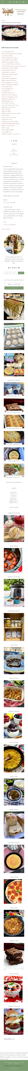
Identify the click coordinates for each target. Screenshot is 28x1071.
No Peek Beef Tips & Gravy (14, 477)
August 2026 (14, 492)
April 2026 (13, 498)
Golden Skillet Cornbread (8, 72)
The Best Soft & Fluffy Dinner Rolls (14, 428)
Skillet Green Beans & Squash (9, 95)
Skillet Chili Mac (6, 109)
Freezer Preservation (14, 154)
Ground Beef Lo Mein (7, 55)
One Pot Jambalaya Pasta (8, 51)
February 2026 (13, 501)
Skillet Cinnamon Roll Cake (9, 80)
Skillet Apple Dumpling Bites (9, 78)
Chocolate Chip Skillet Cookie (9, 97)
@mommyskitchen (19, 1039)
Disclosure (21, 1062)
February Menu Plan (14, 461)
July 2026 (14, 493)
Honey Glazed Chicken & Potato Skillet (12, 53)
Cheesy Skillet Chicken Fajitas (9, 60)
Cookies (15, 1062)
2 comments (14, 144)
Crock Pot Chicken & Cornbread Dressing (14, 444)
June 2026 (14, 495)
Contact (11, 1063)
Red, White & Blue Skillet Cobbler (11, 123)
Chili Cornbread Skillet (8, 130)
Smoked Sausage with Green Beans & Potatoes (13, 66)
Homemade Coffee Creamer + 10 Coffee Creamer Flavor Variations (14, 396)
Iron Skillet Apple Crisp (8, 92)
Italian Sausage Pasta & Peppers (10, 57)
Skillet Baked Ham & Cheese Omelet (11, 113)
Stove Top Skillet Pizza (8, 88)
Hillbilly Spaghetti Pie (7, 101)
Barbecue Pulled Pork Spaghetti (10, 84)
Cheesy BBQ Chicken (7, 86)
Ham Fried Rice (6, 115)
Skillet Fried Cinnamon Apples (10, 74)
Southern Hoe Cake (7, 119)
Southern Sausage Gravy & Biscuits (11, 134)
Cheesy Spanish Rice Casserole (10, 82)
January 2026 (14, 502)
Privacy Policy (8, 1062)
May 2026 (14, 496)
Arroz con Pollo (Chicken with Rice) (11, 64)
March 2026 (13, 499)
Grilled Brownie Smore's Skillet (10, 121)
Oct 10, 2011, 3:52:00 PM (9, 202)
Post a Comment (6, 229)
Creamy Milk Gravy (7, 132)
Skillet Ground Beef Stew (8, 125)
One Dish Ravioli (6, 76)
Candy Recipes (14, 150)
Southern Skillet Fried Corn (9, 70)
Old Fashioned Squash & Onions (10, 62)
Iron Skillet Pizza (6, 90)
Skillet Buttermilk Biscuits (8, 99)
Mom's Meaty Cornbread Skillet (10, 68)
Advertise (16, 1063)
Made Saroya (14, 1068)
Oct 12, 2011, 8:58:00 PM (9, 224)
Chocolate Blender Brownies (14, 412)
